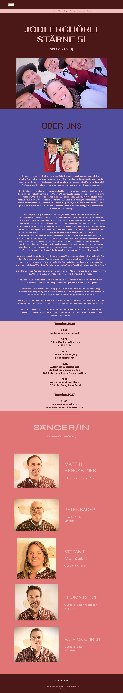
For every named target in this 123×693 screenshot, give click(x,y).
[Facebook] (56, 680)
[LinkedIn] (61, 680)
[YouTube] (64, 680)
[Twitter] (59, 680)
